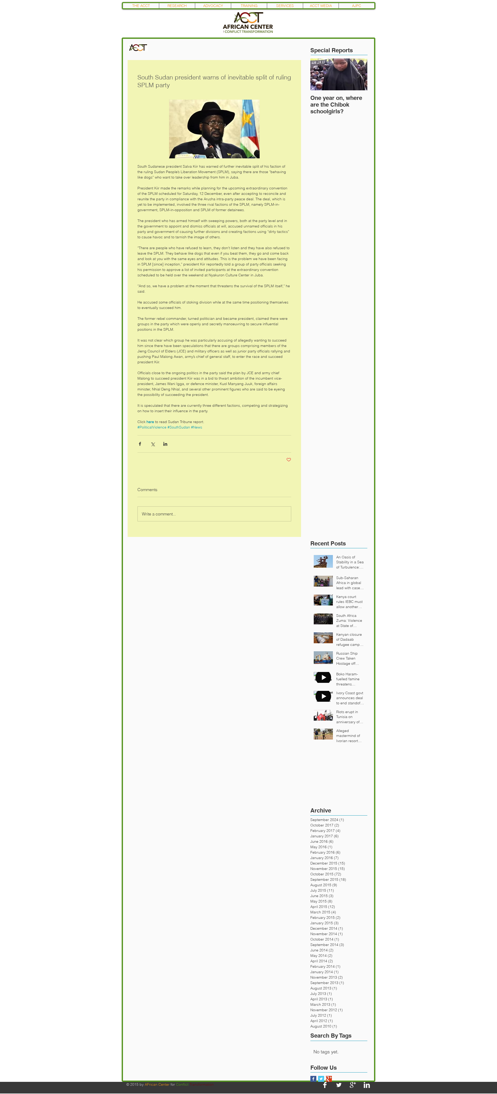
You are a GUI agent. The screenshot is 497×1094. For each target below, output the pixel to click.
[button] (177, 5)
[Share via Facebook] (139, 443)
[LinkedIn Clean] (367, 1085)
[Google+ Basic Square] (329, 1079)
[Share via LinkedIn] (165, 443)
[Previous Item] (318, 74)
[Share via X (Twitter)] (152, 443)
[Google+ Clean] (353, 1085)
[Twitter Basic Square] (321, 1079)
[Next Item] (359, 74)
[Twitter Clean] (339, 1085)
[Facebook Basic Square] (313, 1079)
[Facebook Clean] (325, 1085)
